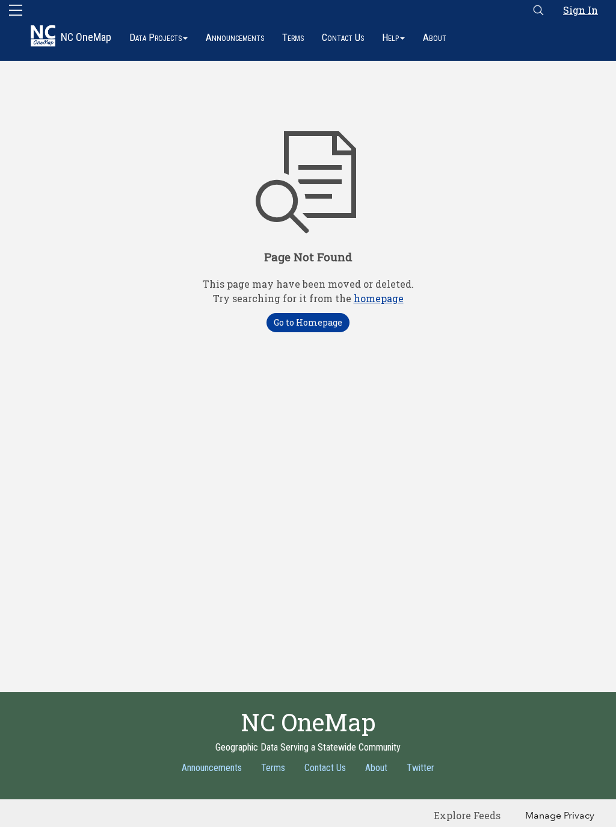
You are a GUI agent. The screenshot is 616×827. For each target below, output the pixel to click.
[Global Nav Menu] (15, 10)
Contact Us (343, 37)
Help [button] (390, 37)
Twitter (420, 767)
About (434, 37)
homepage (379, 298)
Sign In (580, 10)
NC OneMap (86, 37)
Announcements (235, 37)
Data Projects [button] (155, 37)
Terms (293, 37)
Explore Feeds (467, 815)
